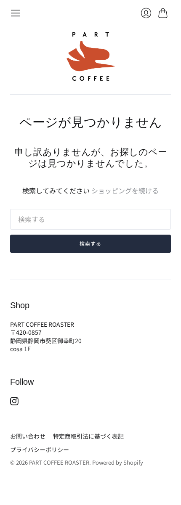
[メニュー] (15, 13)
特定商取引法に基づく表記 (88, 436)
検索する (91, 243)
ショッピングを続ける (125, 191)
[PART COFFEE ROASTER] (91, 56)
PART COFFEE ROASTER (59, 462)
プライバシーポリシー (39, 449)
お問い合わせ (27, 436)
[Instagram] (14, 402)
